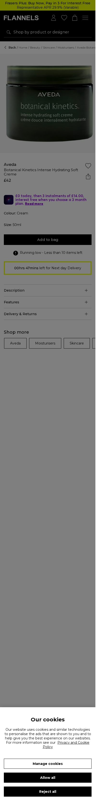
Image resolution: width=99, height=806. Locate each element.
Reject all (47, 791)
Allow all (47, 777)
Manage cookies (48, 764)
